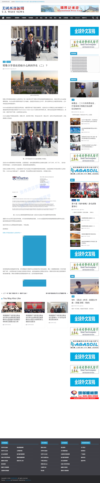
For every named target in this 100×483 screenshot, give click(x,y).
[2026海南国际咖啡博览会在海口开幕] (75, 130)
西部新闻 (8, 17)
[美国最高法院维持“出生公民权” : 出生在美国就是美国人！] (75, 147)
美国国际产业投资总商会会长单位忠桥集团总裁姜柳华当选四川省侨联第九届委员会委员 (34, 318)
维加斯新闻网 (20, 447)
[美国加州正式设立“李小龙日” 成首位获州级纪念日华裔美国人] (75, 138)
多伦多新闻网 (4, 454)
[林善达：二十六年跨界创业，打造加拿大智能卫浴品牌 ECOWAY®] (84, 89)
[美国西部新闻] (3, 18)
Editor (82, 209)
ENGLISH (77, 17)
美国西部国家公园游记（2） (88, 218)
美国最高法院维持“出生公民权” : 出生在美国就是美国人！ (89, 146)
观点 (41, 17)
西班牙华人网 (20, 460)
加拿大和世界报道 (5, 457)
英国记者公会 (44, 464)
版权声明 (83, 460)
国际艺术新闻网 (5, 467)
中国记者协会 (44, 460)
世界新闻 (31, 17)
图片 (55, 17)
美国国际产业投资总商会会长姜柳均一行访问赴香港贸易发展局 (57, 317)
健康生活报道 (4, 460)
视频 (60, 17)
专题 (51, 17)
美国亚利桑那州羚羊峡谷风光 (89, 234)
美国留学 (8, 61)
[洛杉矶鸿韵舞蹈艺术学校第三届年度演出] (75, 243)
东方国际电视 (64, 450)
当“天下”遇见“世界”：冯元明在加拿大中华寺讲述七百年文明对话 (89, 120)
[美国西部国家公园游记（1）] (75, 227)
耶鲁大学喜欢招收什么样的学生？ (12, 233)
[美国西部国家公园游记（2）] (75, 219)
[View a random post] (97, 18)
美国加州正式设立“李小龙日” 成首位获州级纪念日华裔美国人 (30, 1)
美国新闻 (17, 17)
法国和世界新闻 (5, 470)
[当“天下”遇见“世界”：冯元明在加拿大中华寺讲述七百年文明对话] (75, 122)
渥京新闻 (3, 464)
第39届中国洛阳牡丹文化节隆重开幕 (56, 293)
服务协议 (83, 457)
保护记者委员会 (45, 457)
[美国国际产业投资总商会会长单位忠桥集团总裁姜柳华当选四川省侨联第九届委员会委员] (34, 303)
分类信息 (66, 17)
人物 (36, 17)
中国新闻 (24, 17)
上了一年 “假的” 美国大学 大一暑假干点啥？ (15, 293)
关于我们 (83, 447)
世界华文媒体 (4, 447)
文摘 (46, 17)
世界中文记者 (4, 450)
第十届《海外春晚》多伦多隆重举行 (84, 205)
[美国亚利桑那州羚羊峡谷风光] (75, 235)
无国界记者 (43, 467)
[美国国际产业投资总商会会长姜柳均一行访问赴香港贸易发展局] (57, 303)
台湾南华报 (19, 450)
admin (82, 112)
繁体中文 (84, 17)
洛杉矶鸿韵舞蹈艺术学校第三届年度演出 (89, 242)
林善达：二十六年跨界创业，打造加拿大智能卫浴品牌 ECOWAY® (84, 106)
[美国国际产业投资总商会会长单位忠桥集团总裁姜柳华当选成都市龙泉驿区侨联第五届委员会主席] (11, 303)
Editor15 (14, 68)
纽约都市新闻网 (21, 454)
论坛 (71, 17)
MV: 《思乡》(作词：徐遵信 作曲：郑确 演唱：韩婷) (84, 301)
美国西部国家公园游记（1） (88, 226)
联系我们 (83, 450)
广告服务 (83, 454)
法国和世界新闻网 (65, 454)
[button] (11, 18)
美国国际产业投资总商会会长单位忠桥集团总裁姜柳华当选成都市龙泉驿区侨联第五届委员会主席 (11, 318)
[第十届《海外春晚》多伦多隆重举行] (84, 190)
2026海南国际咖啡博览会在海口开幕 (89, 129)
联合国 (42, 470)
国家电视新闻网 (21, 457)
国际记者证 (43, 447)
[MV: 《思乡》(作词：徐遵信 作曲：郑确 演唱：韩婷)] (84, 286)
